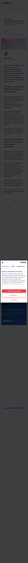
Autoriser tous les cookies (14, 291)
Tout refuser (14, 299)
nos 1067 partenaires (11, 273)
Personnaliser (13, 295)
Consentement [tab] (5, 266)
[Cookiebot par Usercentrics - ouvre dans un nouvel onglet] (20, 262)
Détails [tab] (13, 266)
